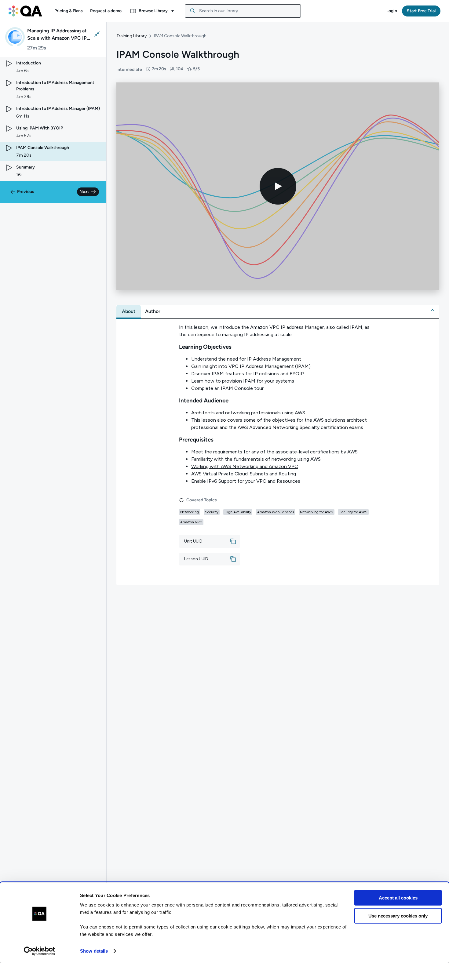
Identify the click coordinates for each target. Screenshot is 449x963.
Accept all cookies (398, 897)
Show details (94, 951)
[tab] (128, 311)
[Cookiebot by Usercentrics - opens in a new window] (39, 951)
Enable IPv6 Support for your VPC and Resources (245, 481)
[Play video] (278, 186)
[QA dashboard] (25, 11)
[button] (68, 10)
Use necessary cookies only (398, 915)
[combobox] (243, 11)
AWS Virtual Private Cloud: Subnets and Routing (243, 474)
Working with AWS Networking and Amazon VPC (244, 466)
